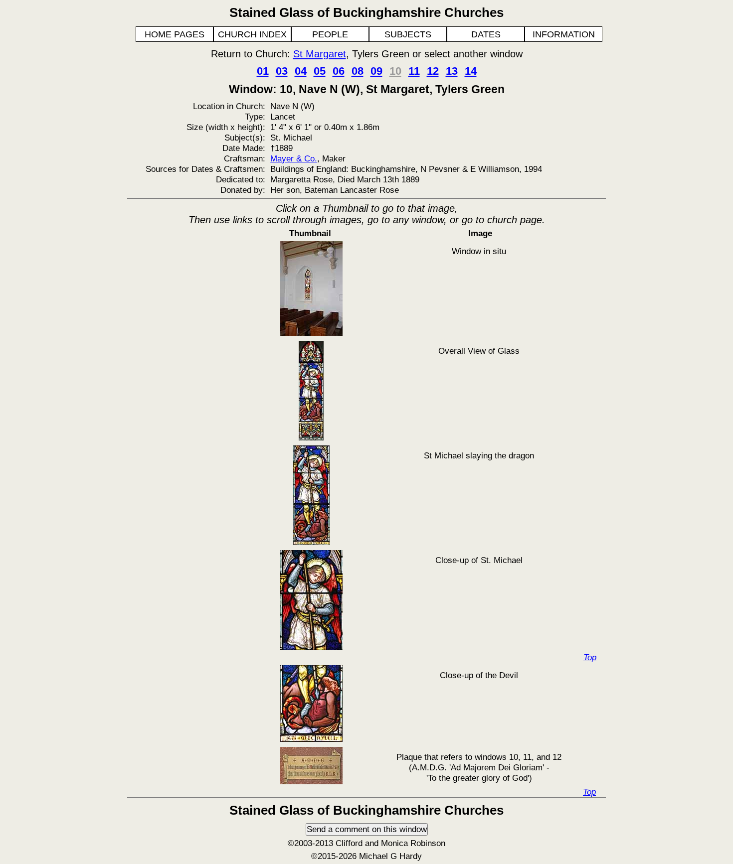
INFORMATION (564, 34)
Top (589, 657)
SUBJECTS (407, 34)
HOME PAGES (174, 34)
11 (414, 71)
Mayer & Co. (293, 158)
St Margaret (319, 53)
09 (376, 71)
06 (339, 71)
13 (452, 71)
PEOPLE (330, 34)
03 (282, 71)
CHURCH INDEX (252, 34)
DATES (486, 34)
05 (320, 71)
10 (395, 71)
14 (471, 71)
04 (301, 71)
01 (263, 71)
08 (358, 71)
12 (433, 71)
